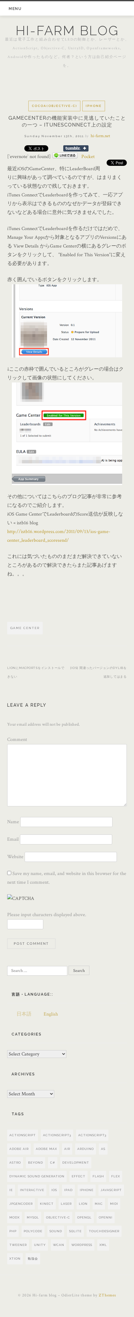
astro (15, 1162)
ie (11, 1190)
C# (52, 1162)
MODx (14, 1217)
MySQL (33, 1217)
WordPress (81, 1245)
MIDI (114, 1203)
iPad (68, 1190)
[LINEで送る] (65, 156)
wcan (58, 1245)
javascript (111, 1190)
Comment (17, 739)
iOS (54, 1190)
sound (56, 1231)
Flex (115, 1176)
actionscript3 (92, 1135)
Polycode (33, 1231)
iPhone (94, 106)
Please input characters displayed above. (46, 914)
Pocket (88, 156)
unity (40, 1245)
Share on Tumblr (76, 148)
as (103, 1149)
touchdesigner (104, 1231)
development (75, 1162)
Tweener (18, 1245)
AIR (67, 1149)
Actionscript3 (57, 1135)
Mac (99, 1203)
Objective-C (58, 1217)
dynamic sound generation (37, 1176)
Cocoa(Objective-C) (54, 106)
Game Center (25, 628)
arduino (85, 1149)
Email (13, 839)
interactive (32, 1190)
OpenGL (84, 1217)
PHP (13, 1231)
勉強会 (33, 1258)
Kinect (47, 1203)
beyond (35, 1162)
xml (103, 1245)
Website (15, 856)
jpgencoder (21, 1203)
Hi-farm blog (67, 30)
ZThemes (107, 1295)
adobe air (19, 1149)
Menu (15, 9)
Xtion (15, 1258)
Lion (83, 1203)
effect (78, 1176)
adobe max (46, 1149)
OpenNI (105, 1217)
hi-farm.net (100, 136)
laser (66, 1203)
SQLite (75, 1231)
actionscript (22, 1135)
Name (13, 822)
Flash (98, 1176)
